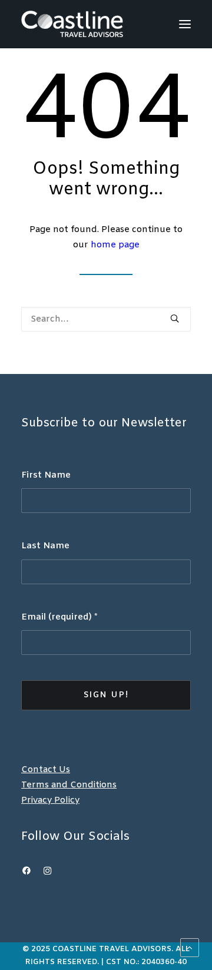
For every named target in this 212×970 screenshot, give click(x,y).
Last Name (45, 546)
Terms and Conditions (69, 785)
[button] (185, 24)
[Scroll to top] (189, 948)
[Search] (106, 319)
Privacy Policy (50, 800)
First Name (46, 475)
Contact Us (45, 770)
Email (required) (59, 617)
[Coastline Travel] (72, 24)
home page (115, 245)
